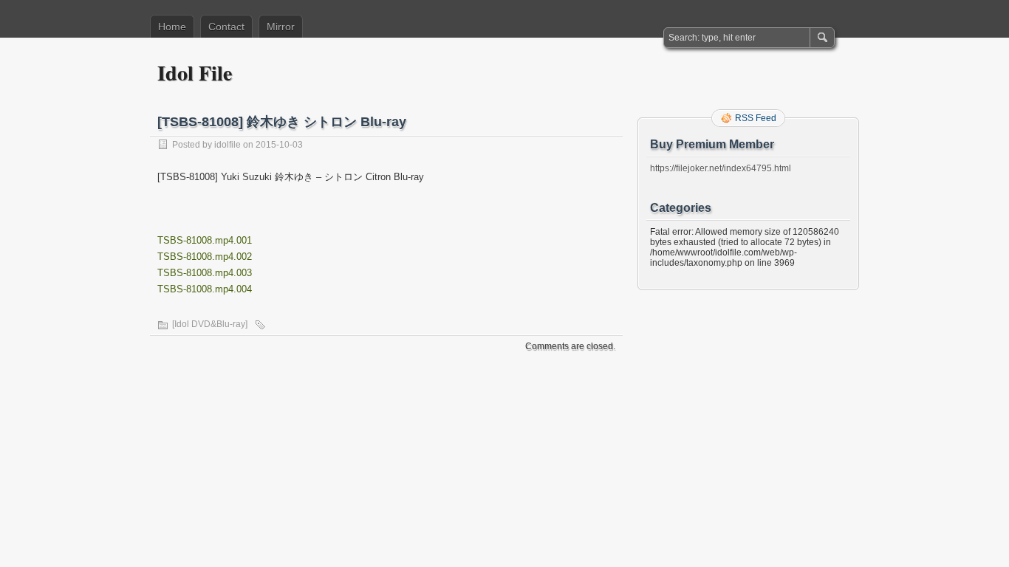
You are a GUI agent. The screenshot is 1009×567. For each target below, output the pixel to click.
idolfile (227, 145)
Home (172, 26)
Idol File (194, 73)
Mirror (281, 26)
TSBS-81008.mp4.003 (204, 272)
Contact (226, 26)
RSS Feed (755, 118)
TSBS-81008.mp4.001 (204, 240)
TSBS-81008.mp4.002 (204, 256)
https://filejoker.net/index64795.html (720, 168)
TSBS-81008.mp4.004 (204, 289)
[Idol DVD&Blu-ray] (209, 324)
